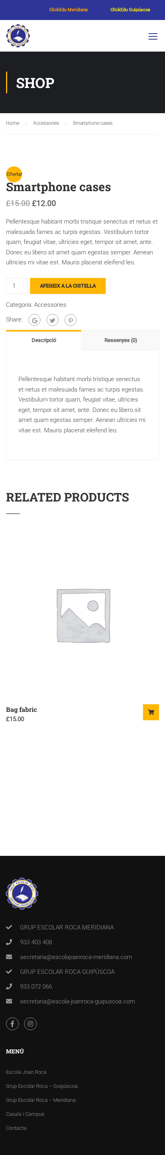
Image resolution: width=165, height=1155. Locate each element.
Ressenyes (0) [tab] (121, 340)
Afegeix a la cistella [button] (151, 712)
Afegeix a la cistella (68, 286)
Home (12, 123)
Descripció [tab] (44, 340)
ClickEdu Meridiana (68, 9)
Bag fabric (21, 709)
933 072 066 (36, 986)
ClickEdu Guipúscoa (130, 9)
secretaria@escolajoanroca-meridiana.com (76, 957)
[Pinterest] (70, 320)
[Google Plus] (34, 320)
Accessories (46, 123)
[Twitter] (52, 320)
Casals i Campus (25, 1114)
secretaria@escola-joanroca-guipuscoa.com (77, 1001)
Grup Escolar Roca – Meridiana (41, 1100)
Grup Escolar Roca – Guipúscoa (42, 1086)
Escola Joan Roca (26, 1072)
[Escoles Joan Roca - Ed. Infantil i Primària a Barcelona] (18, 38)
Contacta (16, 1128)
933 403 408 (36, 942)
